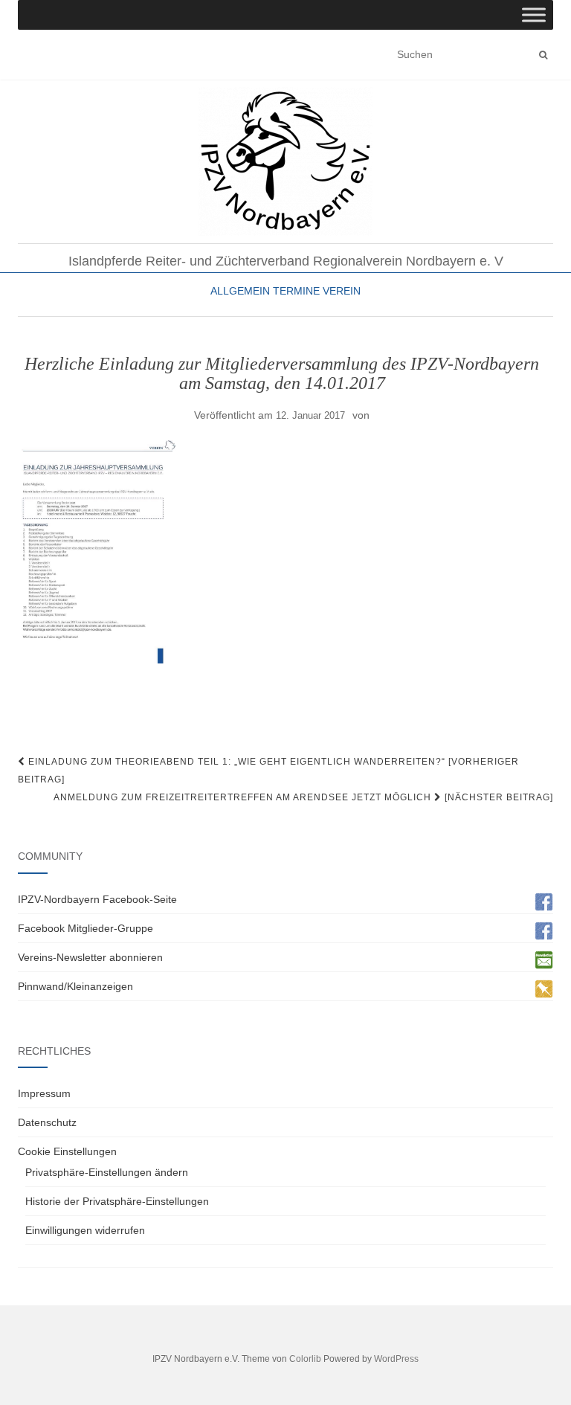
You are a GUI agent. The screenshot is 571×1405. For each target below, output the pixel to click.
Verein (342, 291)
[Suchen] (543, 55)
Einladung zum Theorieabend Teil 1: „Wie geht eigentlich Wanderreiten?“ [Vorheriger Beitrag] (268, 770)
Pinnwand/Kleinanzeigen (75, 986)
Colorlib (305, 1359)
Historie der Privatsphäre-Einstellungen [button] (117, 1201)
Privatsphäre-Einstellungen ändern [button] (106, 1172)
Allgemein (240, 291)
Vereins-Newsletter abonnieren (90, 957)
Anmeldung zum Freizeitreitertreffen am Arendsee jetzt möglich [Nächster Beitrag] (303, 797)
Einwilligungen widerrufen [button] (85, 1230)
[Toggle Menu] (534, 14)
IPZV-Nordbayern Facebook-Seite (97, 899)
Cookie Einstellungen (67, 1151)
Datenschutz (47, 1122)
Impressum (44, 1093)
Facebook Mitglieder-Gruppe (85, 928)
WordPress (396, 1359)
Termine (296, 291)
